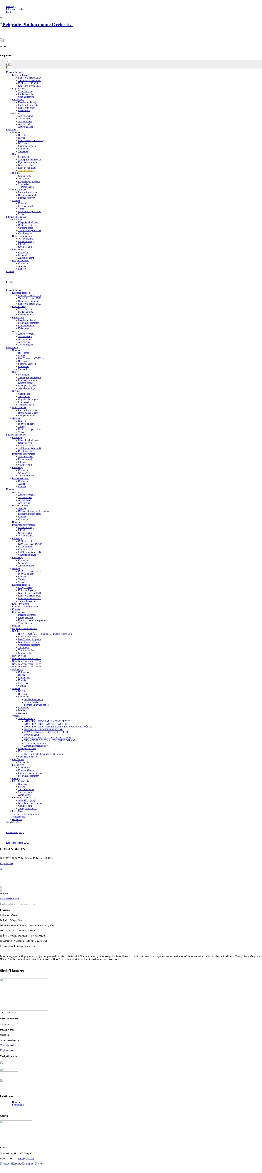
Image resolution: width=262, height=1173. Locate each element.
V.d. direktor (24, 178)
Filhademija (17, 249)
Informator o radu (14, 9)
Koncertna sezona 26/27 (29, 86)
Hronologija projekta (28, 195)
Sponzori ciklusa (26, 789)
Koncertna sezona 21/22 (29, 598)
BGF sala (22, 143)
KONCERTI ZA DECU (30, 544)
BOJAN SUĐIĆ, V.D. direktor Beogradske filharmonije (45, 634)
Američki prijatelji (26, 800)
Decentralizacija (26, 241)
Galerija (16, 200)
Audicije (22, 266)
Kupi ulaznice (18, 88)
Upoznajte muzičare (27, 162)
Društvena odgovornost (29, 211)
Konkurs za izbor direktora (25, 606)
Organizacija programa (29, 181)
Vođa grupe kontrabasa (35, 743)
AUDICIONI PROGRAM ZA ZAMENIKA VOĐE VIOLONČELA (58, 726)
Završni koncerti (26, 257)
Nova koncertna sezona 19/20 (26, 666)
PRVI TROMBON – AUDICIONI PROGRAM (47, 737)
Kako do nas (24, 110)
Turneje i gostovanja (28, 601)
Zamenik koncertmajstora (36, 745)
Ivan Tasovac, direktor (29, 642)
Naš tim (16, 173)
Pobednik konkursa (27, 192)
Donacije (16, 522)
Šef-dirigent (23, 157)
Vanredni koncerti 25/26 (29, 80)
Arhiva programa (26, 116)
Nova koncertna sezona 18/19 (26, 664)
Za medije (23, 151)
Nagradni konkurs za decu (24, 628)
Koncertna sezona (20, 604)
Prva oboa (17, 811)
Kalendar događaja (21, 75)
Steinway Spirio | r (27, 146)
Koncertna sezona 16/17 (29, 595)
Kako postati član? (27, 167)
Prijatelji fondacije (20, 781)
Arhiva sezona (25, 121)
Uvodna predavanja (27, 102)
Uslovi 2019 (24, 255)
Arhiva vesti (24, 124)
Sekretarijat (23, 184)
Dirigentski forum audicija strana (33, 511)
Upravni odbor (25, 176)
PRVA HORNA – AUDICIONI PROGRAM (46, 732)
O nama (16, 132)
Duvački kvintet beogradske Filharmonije (44, 754)
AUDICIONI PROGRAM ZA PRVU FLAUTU (48, 721)
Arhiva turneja (25, 118)
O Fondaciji (18, 669)
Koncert (22, 268)
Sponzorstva (24, 762)
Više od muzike (25, 238)
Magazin (16, 625)
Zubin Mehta (24, 795)
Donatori (22, 784)
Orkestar (16, 154)
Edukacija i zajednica (16, 217)
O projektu (23, 252)
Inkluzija (22, 244)
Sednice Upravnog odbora (36, 705)
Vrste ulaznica (25, 91)
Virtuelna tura (18, 816)
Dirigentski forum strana (29, 514)
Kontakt (10, 271)
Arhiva (15, 113)
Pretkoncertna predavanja (30, 773)
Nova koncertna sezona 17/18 (26, 661)
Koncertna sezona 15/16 (29, 593)
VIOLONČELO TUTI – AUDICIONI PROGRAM (49, 740)
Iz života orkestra (26, 206)
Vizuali (21, 214)
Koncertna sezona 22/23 (17, 842)
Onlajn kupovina (26, 97)
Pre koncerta (18, 99)
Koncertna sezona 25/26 (29, 77)
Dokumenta (23, 148)
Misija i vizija (24, 683)
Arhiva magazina (26, 127)
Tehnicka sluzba (26, 650)
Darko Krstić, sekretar (28, 636)
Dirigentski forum (20, 260)
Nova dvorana (19, 189)
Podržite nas (18, 759)
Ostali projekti (25, 247)
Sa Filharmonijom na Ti (29, 230)
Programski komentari (28, 105)
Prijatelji (22, 786)
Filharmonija (12, 129)
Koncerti (22, 203)
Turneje (21, 208)
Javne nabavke (31, 702)
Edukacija (17, 219)
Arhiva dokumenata (33, 699)
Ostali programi (25, 233)
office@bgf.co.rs (26, 1158)
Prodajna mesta (25, 94)
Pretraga (16, 778)
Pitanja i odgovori (26, 197)
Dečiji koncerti (25, 587)
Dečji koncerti (25, 225)
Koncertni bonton (26, 107)
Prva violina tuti (31, 735)
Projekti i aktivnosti (21, 797)
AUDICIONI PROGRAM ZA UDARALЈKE (46, 724)
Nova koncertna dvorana (30, 803)
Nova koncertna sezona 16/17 (26, 658)
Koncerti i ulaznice (15, 72)
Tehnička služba (26, 187)
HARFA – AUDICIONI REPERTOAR (43, 729)
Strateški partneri (26, 792)
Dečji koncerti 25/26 (28, 83)
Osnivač (22, 685)
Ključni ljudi (24, 677)
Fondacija (10, 6)
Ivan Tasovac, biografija (29, 639)
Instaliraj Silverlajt (26, 614)
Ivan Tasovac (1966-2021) (31, 140)
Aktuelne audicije (26, 170)
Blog (8, 12)
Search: (3, 46)
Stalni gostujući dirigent (29, 159)
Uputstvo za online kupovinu (32, 620)
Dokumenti (23, 707)
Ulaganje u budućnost (28, 222)
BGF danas (23, 135)
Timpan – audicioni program (25, 814)
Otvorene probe (25, 227)
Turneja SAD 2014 (27, 808)
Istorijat (21, 137)
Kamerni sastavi (26, 165)
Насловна (17, 819)
